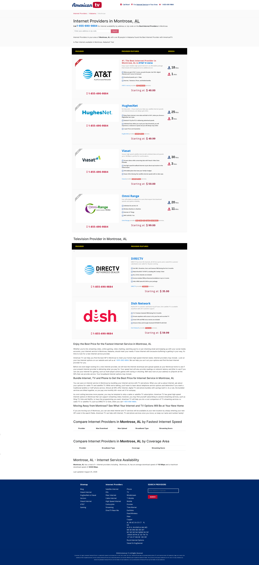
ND (131, 532)
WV (142, 537)
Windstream (131, 495)
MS (140, 530)
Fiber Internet (111, 495)
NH (136, 532)
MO (137, 530)
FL (144, 522)
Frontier (130, 504)
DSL (107, 492)
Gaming (83, 507)
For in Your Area (146, 5)
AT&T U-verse (146, 63)
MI (131, 530)
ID (130, 527)
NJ (139, 532)
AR (130, 522)
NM (141, 532)
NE (134, 532)
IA (127, 527)
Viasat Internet (86, 492)
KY (138, 527)
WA (136, 537)
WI (139, 537)
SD (141, 535)
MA (143, 527)
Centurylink (110, 504)
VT (134, 537)
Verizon (83, 498)
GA (128, 525)
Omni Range (130, 196)
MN (133, 530)
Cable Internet (111, 498)
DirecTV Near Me (112, 510)
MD (146, 527)
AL (128, 522)
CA (135, 522)
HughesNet (130, 106)
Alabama (92, 13)
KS (136, 527)
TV (128, 492)
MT (143, 530)
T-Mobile (130, 498)
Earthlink (130, 510)
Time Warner (132, 507)
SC (139, 535)
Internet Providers (80, 13)
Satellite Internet (112, 489)
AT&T (82, 504)
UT (128, 537)
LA (140, 527)
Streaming (110, 507)
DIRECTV (137, 258)
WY (145, 537)
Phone (129, 489)
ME (128, 530)
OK (131, 535)
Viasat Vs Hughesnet (135, 543)
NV (145, 532)
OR (133, 535)
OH (128, 535)
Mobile (129, 501)
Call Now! (126, 5)
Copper (129, 519)
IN (134, 527)
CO (138, 522)
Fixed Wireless (132, 513)
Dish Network (140, 303)
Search (115, 31)
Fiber (129, 516)
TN (144, 535)
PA (136, 535)
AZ (133, 522)
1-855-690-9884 (168, 5)
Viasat (126, 151)
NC (128, 532)
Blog (82, 489)
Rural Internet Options (135, 540)
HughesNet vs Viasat (88, 495)
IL (131, 527)
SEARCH (152, 497)
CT (141, 522)
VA (131, 537)
